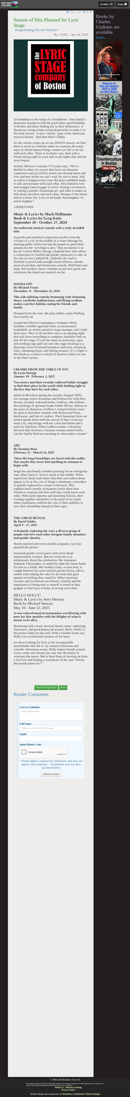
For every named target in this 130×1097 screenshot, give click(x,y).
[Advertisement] (50, 929)
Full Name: (26, 723)
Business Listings (74, 1087)
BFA (112, 187)
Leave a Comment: (30, 707)
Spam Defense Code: (31, 744)
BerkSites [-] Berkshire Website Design (81, 1094)
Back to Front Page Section (46, 687)
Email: (23, 734)
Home (120, 4)
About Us (59, 1087)
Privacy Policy (68, 1090)
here (100, 37)
